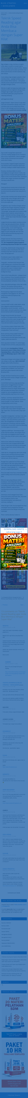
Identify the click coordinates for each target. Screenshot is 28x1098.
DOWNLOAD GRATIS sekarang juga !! (14, 530)
